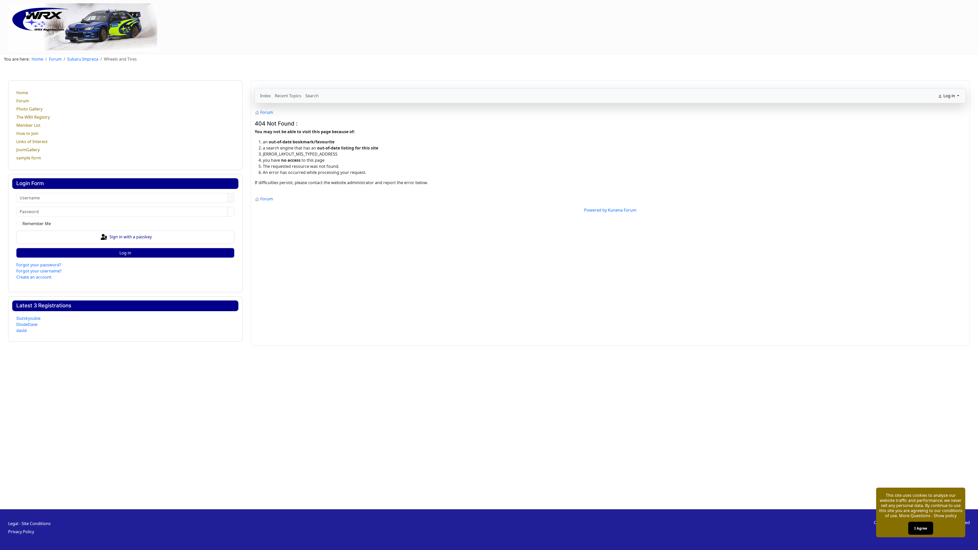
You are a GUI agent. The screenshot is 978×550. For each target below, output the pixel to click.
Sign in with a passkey (130, 237)
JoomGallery (28, 150)
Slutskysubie (28, 318)
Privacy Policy (21, 531)
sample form (28, 158)
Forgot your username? (39, 271)
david (21, 330)
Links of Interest (32, 141)
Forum (22, 101)
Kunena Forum (622, 210)
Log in (125, 253)
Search (312, 96)
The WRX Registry (33, 117)
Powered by (595, 210)
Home (22, 92)
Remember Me (36, 223)
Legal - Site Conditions (29, 523)
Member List (28, 125)
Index (265, 96)
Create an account (33, 277)
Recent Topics (288, 96)
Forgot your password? (38, 265)
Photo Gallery (29, 109)
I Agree (920, 528)
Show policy (945, 515)
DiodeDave (26, 324)
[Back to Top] (971, 543)
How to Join (27, 133)
